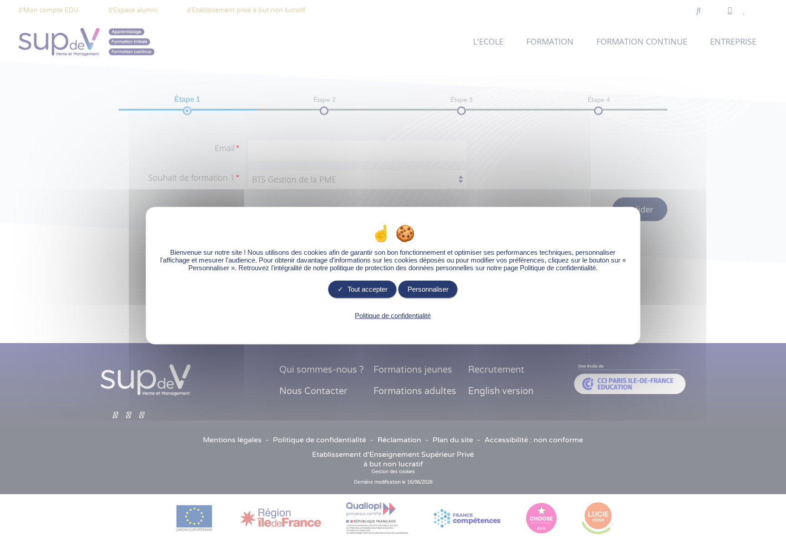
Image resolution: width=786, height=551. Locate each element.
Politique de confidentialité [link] (393, 315)
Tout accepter (367, 289)
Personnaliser (428, 289)
